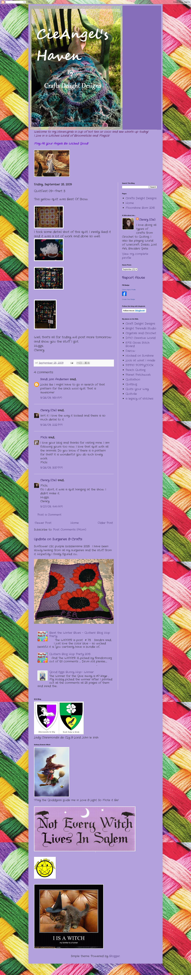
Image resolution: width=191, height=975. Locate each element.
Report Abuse (133, 277)
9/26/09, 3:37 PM (51, 468)
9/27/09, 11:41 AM (51, 507)
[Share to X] (83, 363)
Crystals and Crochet (141, 333)
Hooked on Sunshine (140, 356)
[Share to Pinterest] (88, 363)
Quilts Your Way (137, 389)
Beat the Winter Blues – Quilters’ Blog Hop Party (79, 634)
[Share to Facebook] (85, 363)
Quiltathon (133, 380)
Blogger (114, 956)
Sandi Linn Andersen (54, 379)
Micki (43, 437)
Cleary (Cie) (48, 410)
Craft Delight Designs (140, 324)
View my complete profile (135, 256)
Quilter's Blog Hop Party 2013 (69, 654)
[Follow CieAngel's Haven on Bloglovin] (134, 312)
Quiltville (131, 394)
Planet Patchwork (138, 375)
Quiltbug (131, 384)
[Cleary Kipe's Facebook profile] (124, 295)
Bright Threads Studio (141, 328)
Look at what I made (140, 360)
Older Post (105, 523)
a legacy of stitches (139, 399)
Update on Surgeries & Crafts (58, 539)
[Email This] (77, 363)
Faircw (130, 351)
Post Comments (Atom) (69, 530)
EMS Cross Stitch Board (137, 344)
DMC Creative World (140, 338)
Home (74, 523)
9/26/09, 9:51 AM (51, 398)
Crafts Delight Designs (141, 198)
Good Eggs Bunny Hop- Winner (71, 672)
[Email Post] (71, 363)
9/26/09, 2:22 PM (51, 425)
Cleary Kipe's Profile (129, 289)
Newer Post (43, 523)
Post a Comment (49, 515)
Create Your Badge (128, 299)
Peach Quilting (135, 370)
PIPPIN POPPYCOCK (139, 365)
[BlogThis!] (80, 363)
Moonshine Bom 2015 (140, 208)
